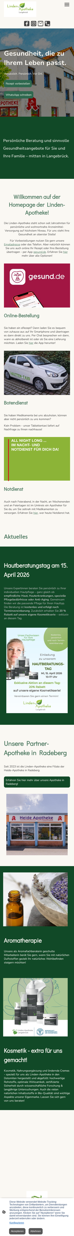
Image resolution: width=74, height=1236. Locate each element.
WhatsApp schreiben (19, 95)
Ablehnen (35, 1231)
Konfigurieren (16, 1222)
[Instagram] (33, 23)
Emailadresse (12, 244)
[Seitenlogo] (20, 9)
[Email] (40, 23)
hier (65, 252)
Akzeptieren (17, 1231)
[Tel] (47, 23)
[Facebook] (26, 23)
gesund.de (39, 252)
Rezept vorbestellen (18, 83)
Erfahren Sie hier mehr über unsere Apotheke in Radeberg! (35, 782)
